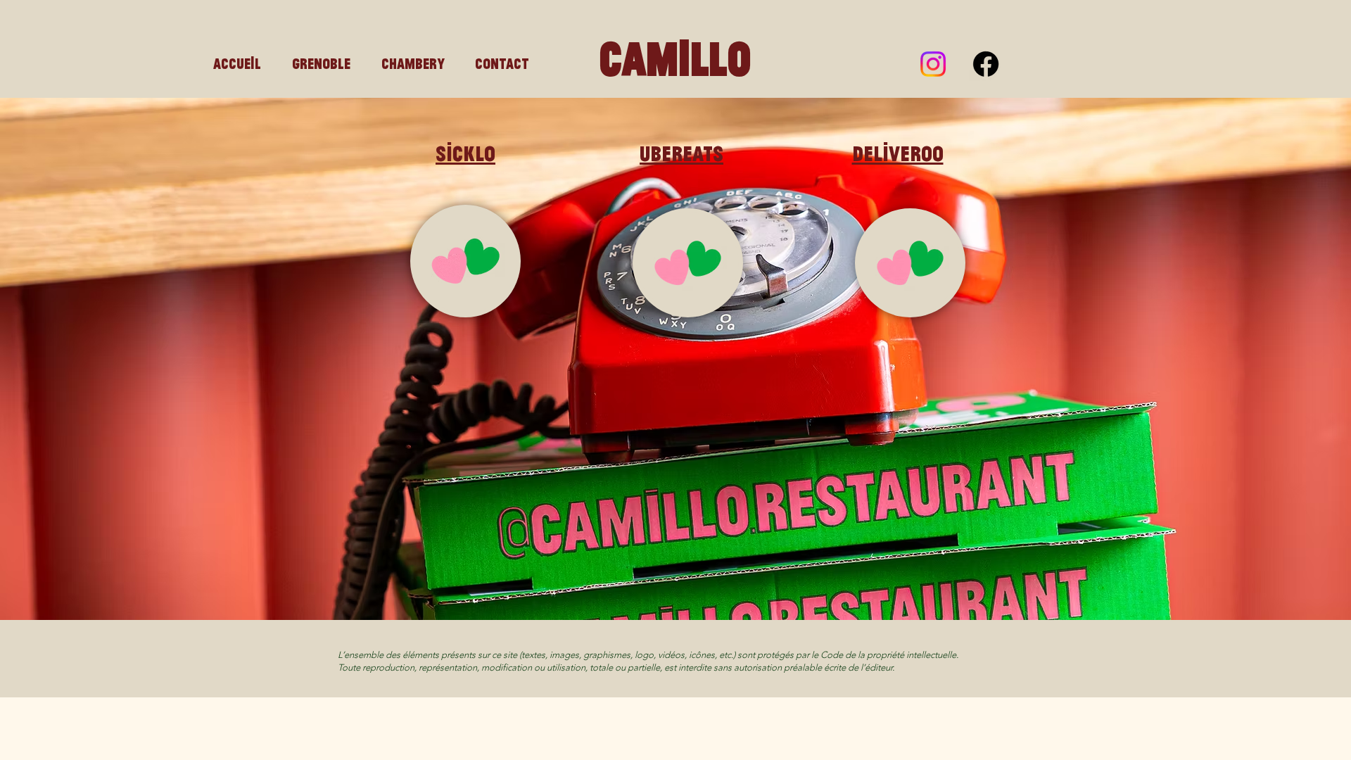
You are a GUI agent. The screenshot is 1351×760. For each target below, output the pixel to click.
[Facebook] (986, 64)
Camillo (675, 58)
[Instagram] (933, 64)
